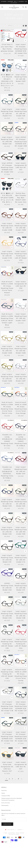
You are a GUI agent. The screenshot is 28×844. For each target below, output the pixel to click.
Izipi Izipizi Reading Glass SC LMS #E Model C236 (21, 350)
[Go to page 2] (21, 778)
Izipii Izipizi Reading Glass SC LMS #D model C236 (7, 350)
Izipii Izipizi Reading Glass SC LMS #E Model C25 (21, 503)
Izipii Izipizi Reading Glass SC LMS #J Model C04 (21, 470)
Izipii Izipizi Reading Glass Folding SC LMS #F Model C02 (7, 674)
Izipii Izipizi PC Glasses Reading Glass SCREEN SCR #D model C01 (21, 706)
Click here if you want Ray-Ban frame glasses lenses (7, 48)
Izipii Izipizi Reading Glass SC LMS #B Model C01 (21, 587)
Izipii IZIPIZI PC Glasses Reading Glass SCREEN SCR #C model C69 (21, 141)
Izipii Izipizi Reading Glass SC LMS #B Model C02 (7, 615)
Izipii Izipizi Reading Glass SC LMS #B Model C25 (7, 140)
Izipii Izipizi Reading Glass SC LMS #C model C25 (21, 112)
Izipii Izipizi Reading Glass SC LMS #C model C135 (7, 255)
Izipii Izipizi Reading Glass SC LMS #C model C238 (7, 227)
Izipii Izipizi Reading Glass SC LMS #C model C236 (7, 378)
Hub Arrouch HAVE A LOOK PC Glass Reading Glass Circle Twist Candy (21, 675)
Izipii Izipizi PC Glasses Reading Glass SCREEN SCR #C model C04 (21, 49)
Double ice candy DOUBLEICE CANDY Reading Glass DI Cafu (7, 440)
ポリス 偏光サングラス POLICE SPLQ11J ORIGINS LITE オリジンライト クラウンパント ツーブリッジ (7, 81)
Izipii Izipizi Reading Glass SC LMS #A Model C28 (21, 615)
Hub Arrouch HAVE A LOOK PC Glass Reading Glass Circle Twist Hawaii (7, 287)
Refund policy (4, 805)
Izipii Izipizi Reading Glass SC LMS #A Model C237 (21, 378)
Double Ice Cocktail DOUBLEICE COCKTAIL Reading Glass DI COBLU (7, 472)
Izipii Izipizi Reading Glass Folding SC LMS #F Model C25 (7, 644)
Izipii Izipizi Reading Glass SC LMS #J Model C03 (7, 503)
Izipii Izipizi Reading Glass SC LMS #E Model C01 (7, 559)
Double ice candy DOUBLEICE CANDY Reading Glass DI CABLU (21, 440)
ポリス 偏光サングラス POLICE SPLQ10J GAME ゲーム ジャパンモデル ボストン (7, 198)
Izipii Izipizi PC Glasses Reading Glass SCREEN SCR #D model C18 (7, 706)
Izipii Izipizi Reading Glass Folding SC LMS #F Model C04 (21, 644)
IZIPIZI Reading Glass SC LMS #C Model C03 (7, 587)
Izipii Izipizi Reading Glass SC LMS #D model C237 (21, 317)
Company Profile (5, 796)
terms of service (5, 803)
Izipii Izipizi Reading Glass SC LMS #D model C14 (7, 112)
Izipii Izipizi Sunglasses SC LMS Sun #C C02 (21, 285)
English (20, 829)
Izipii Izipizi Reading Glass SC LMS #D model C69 (21, 531)
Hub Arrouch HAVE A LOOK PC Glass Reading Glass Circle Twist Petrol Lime (7, 408)
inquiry (3, 793)
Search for (4, 790)
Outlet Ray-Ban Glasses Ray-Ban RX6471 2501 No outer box (20, 198)
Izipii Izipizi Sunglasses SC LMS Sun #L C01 (21, 766)
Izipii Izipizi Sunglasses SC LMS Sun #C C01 (21, 166)
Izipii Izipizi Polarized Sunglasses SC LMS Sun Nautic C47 (7, 767)
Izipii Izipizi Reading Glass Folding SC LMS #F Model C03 (21, 256)
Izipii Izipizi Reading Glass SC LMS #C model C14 (21, 559)
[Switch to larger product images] (23, 25)
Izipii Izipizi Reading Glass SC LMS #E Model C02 (7, 531)
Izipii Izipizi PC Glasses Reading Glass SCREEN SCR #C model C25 (7, 736)
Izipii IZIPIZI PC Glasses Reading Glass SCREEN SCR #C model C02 (7, 167)
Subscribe (7, 824)
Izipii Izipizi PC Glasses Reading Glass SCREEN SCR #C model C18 (21, 736)
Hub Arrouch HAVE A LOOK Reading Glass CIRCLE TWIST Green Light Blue (7, 319)
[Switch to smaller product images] (26, 25)
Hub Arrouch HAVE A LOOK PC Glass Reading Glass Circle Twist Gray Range (21, 408)
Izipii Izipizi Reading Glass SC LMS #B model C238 (21, 227)
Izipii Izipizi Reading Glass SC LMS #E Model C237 (21, 78)
